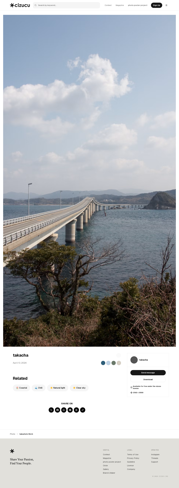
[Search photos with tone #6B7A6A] (114, 363)
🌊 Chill (38, 387)
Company (131, 469)
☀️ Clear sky (79, 387)
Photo (12, 434)
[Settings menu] (166, 5)
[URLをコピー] (82, 410)
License (130, 465)
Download (148, 379)
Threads (154, 458)
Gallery (106, 469)
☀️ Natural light (57, 387)
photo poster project (137, 5)
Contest (108, 5)
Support (154, 462)
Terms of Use (132, 454)
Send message (148, 372)
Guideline (131, 462)
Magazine (120, 5)
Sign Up (156, 5)
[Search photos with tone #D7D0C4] (119, 363)
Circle (105, 465)
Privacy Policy (133, 458)
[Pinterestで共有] (70, 410)
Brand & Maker (109, 473)
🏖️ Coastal (21, 387)
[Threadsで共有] (76, 410)
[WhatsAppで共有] (63, 410)
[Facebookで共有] (57, 410)
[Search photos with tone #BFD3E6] (108, 363)
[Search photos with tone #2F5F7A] (103, 363)
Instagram (155, 454)
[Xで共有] (51, 410)
